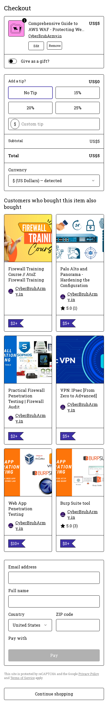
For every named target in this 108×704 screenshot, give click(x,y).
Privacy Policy (88, 674)
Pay (54, 655)
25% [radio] (77, 107)
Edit (36, 46)
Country (16, 614)
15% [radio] (77, 92)
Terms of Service (22, 678)
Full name (18, 590)
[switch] (12, 61)
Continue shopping (54, 693)
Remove (55, 46)
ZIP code (64, 614)
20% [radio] (30, 107)
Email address (22, 566)
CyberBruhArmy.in (45, 36)
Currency (17, 169)
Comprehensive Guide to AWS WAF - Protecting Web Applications (56, 29)
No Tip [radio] (30, 92)
